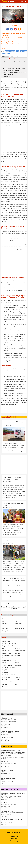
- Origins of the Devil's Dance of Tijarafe (14, 68)
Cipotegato (6, 540)
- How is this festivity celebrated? (12, 66)
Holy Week (5, 670)
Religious (5, 628)
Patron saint (23, 51)
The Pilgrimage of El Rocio (10, 731)
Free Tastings (6, 677)
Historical (5, 626)
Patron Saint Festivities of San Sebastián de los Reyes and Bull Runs (14, 580)
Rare (3, 658)
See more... (5, 687)
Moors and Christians (8, 675)
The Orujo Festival (7, 811)
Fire (18, 51)
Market (17, 626)
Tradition (17, 631)
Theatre (17, 662)
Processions (6, 650)
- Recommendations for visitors (11, 70)
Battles (4, 619)
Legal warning (14, 836)
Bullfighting (5, 631)
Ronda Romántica (7, 803)
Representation (19, 628)
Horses (4, 684)
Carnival (17, 619)
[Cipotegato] (14, 552)
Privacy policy (14, 838)
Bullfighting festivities (8, 667)
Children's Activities (8, 682)
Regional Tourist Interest (9, 646)
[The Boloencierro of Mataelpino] (14, 434)
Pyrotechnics (5, 53)
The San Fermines (7, 718)
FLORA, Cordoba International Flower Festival (13, 794)
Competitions (19, 670)
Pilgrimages (18, 665)
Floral (16, 621)
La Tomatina (5, 724)
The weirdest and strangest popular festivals (14, 608)
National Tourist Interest (9, 643)
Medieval (5, 672)
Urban (4, 648)
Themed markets (7, 665)
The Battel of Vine (7, 737)
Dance (16, 660)
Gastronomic (18, 623)
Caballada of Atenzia (8, 778)
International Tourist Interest (11, 655)
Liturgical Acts (6, 660)
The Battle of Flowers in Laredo (14, 503)
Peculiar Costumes (10, 51)
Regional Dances (7, 653)
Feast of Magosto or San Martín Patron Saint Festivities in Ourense (13, 751)
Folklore (4, 623)
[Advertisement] (14, 139)
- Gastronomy (6, 76)
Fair (3, 621)
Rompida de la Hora (7, 770)
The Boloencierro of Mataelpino (14, 422)
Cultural (4, 679)
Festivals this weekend (14, 604)
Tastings (17, 653)
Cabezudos (18, 684)
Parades (4, 662)
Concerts (17, 648)
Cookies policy (14, 841)
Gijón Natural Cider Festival (12, 477)
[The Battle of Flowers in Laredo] (14, 516)
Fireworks (17, 677)
